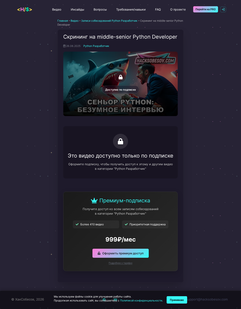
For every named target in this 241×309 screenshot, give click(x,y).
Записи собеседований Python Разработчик (109, 20)
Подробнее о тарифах (120, 263)
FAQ (158, 9)
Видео (56, 9)
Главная (62, 20)
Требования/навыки (131, 9)
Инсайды (77, 9)
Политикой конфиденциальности (141, 300)
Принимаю (177, 299)
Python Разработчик (96, 45)
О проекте (178, 9)
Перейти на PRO (205, 9)
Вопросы (100, 9)
